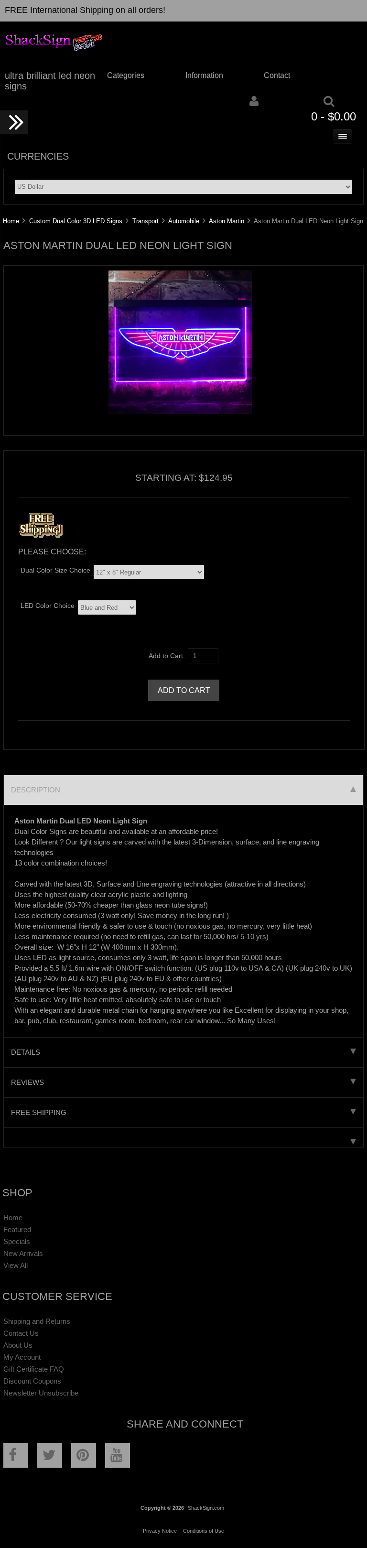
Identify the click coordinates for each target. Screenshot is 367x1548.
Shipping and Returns (36, 1321)
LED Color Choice (48, 605)
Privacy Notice (160, 1531)
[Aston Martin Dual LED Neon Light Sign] (180, 411)
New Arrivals (23, 1253)
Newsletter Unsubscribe (40, 1393)
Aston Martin (226, 221)
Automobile (183, 221)
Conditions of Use (203, 1531)
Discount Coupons (32, 1381)
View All (15, 1265)
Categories (125, 75)
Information (204, 75)
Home (11, 221)
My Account (22, 1357)
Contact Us (21, 1333)
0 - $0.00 (333, 116)
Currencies (38, 156)
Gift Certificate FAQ (33, 1369)
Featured (17, 1229)
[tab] (183, 1137)
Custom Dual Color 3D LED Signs (75, 221)
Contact (277, 75)
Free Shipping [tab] (38, 1112)
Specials (16, 1241)
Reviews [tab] (27, 1082)
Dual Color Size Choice (55, 570)
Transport (145, 221)
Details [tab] (25, 1052)
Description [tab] (35, 790)
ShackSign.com (206, 1508)
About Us (17, 1345)
